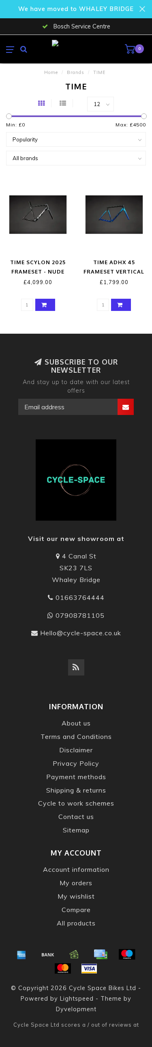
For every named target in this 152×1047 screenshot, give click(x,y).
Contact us (76, 816)
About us (76, 723)
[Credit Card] (100, 954)
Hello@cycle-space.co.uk (80, 633)
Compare (76, 910)
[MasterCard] (63, 968)
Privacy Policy (76, 763)
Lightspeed (77, 998)
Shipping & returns (76, 790)
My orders (76, 883)
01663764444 (80, 597)
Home (51, 72)
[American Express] (21, 954)
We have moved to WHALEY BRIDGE (76, 9)
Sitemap (76, 830)
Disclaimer (76, 750)
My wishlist (76, 896)
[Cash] (74, 954)
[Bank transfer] (48, 954)
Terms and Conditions (76, 736)
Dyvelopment (76, 1009)
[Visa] (89, 968)
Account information (76, 869)
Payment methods (76, 777)
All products (76, 923)
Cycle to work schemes (76, 803)
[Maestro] (127, 954)
